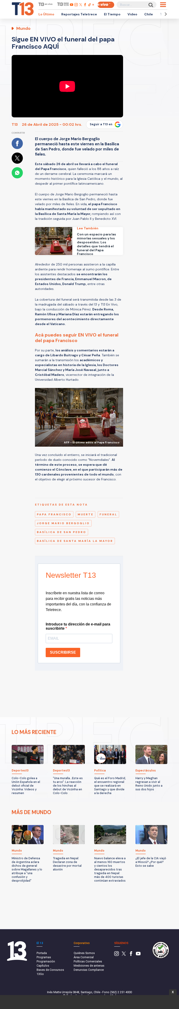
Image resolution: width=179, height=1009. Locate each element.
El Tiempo (112, 14)
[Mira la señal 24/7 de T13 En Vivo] (105, 5)
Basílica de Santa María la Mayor (75, 541)
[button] (165, 14)
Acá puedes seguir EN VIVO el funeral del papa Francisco (76, 337)
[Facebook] (131, 955)
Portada (42, 953)
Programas (44, 957)
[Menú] (163, 4)
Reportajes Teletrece (79, 14)
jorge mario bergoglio (63, 523)
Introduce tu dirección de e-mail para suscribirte (78, 626)
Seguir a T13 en (101, 124)
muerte (85, 514)
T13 (15, 124)
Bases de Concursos (50, 970)
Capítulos (43, 965)
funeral (108, 514)
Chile (148, 14)
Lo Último (46, 14)
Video (132, 14)
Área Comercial (84, 957)
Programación (46, 961)
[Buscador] (150, 5)
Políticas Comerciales (88, 961)
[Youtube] (138, 955)
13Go (40, 974)
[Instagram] (116, 955)
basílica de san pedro (61, 532)
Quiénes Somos (84, 953)
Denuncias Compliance (89, 970)
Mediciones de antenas (89, 965)
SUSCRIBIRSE (63, 652)
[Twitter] (123, 955)
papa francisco (54, 514)
